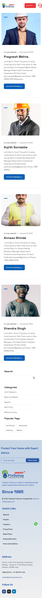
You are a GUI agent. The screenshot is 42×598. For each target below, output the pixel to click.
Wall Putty (8, 407)
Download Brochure (9, 539)
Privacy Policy (8, 529)
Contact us (6, 524)
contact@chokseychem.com (12, 577)
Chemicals (23, 425)
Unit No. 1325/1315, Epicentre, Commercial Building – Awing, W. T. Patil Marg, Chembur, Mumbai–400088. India (17, 564)
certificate (10, 425)
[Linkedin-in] (14, 591)
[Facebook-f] (4, 591)
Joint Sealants (10, 392)
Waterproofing (10, 412)
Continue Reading (13, 86)
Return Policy (7, 534)
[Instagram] (9, 591)
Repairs (7, 402)
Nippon (19, 430)
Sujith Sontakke (16, 147)
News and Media (11, 397)
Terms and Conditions (10, 544)
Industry (9, 430)
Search (8, 371)
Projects (6, 519)
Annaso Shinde (15, 238)
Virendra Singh (15, 328)
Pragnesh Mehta (16, 57)
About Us (6, 515)
